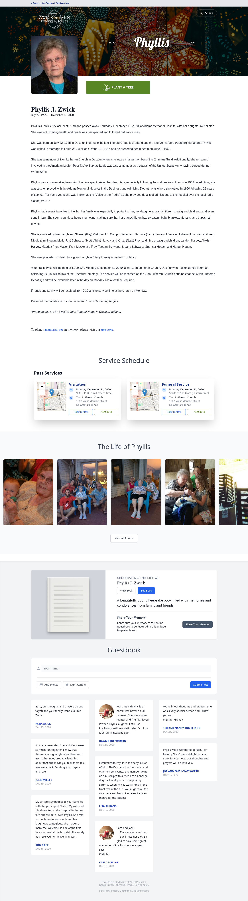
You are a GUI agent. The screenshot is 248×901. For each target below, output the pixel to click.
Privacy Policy (114, 884)
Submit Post (200, 684)
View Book (126, 590)
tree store (107, 329)
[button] (51, 392)
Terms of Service (133, 884)
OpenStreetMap (128, 890)
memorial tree (54, 329)
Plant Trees (106, 411)
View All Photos (124, 538)
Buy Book (146, 590)
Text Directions (80, 411)
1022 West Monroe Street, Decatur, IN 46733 (92, 402)
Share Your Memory (198, 624)
